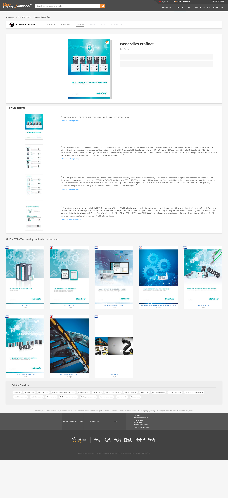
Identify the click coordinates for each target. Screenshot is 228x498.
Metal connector (83, 392)
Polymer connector (158, 392)
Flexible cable (135, 397)
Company (50, 24)
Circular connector (130, 392)
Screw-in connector (175, 392)
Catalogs (180, 7)
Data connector (43, 392)
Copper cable (97, 392)
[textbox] (68, 6)
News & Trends (201, 7)
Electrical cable (29, 392)
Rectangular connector (88, 397)
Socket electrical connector (194, 392)
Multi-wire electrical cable (68, 397)
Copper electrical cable (113, 392)
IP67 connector (51, 397)
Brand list (137, 415)
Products (166, 7)
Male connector (122, 397)
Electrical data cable (106, 397)
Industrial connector (20, 397)
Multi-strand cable (37, 397)
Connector (17, 392)
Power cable (144, 392)
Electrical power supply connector (63, 392)
